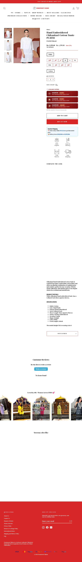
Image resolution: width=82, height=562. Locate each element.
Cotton (50, 71)
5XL (68, 65)
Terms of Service (8, 523)
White (50, 54)
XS (55, 60)
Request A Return (41, 19)
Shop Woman (38, 13)
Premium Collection (18, 16)
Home (48, 29)
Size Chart (50, 16)
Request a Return (8, 521)
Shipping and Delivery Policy (11, 534)
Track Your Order (65, 16)
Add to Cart (50, 262)
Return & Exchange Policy (11, 528)
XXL (49, 65)
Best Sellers (53, 13)
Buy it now (62, 122)
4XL (62, 65)
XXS (49, 60)
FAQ (5, 536)
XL (75, 60)
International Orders (9, 531)
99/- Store (16, 13)
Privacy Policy (7, 526)
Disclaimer (62, 333)
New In (27, 13)
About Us (6, 516)
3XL (56, 65)
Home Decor (36, 16)
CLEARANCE (66, 13)
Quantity (50, 76)
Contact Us (7, 518)
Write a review (41, 369)
